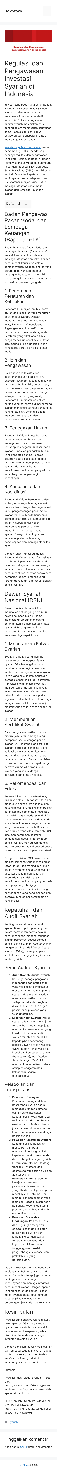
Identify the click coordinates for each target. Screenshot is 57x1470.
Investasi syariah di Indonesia (23, 147)
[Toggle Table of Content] (24, 204)
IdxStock (14, 11)
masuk (23, 1446)
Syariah (13, 1422)
